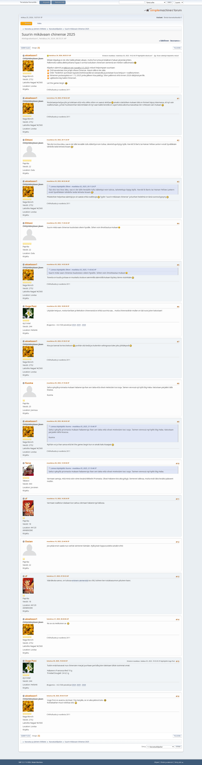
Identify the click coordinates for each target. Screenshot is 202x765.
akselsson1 (31, 55)
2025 (79, 325)
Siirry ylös (25, 736)
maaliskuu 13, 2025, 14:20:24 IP (58, 498)
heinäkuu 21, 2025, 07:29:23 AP (58, 576)
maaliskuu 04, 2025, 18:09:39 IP (58, 306)
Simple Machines (37, 762)
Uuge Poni (30, 306)
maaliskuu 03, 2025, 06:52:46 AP (58, 181)
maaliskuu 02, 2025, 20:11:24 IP (58, 140)
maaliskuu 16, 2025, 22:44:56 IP (58, 541)
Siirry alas (25, 48)
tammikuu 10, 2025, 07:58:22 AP (58, 98)
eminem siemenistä (80, 580)
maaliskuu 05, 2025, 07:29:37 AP (58, 341)
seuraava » (175, 40)
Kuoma (29, 382)
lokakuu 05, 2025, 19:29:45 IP (57, 661)
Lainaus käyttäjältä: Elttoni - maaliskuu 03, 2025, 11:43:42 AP (73, 270)
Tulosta (177, 48)
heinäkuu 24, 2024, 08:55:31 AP (60, 55)
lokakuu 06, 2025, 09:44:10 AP (57, 696)
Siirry (144, 746)
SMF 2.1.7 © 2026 (25, 762)
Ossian (29, 541)
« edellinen (164, 40)
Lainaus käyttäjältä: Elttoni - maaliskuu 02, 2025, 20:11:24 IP (73, 186)
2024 (74, 325)
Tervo (28, 463)
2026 (84, 325)
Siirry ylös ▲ (179, 762)
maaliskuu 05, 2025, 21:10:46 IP (58, 383)
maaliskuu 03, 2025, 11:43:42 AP (58, 223)
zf (26, 498)
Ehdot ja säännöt (167, 762)
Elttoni (29, 139)
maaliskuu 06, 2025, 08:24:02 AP (58, 421)
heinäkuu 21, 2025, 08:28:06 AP (58, 619)
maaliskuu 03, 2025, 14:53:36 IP (58, 264)
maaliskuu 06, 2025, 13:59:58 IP (58, 463)
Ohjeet (156, 762)
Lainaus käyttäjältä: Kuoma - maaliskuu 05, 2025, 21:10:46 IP (73, 426)
